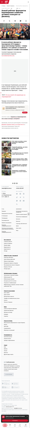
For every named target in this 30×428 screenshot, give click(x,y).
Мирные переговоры (9, 261)
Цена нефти (6, 292)
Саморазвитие (7, 328)
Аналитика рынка (8, 336)
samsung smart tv (15, 387)
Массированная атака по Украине (12, 265)
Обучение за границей (9, 330)
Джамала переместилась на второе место (13, 124)
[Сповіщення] (28, 2)
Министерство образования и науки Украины (14, 322)
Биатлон (6, 352)
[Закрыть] (27, 416)
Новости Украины (11, 5)
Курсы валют (7, 294)
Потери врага (7, 268)
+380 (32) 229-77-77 (10, 406)
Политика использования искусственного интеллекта (8, 229)
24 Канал (4, 5)
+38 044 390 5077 (20, 188)
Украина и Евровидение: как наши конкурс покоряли (14, 117)
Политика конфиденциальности (6, 225)
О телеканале (5, 215)
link (16, 194)
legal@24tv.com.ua (18, 408)
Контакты (18, 219)
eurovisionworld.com (8, 55)
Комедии (6, 314)
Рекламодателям (5, 220)
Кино (5, 306)
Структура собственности (21, 223)
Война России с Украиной (11, 255)
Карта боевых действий (9, 259)
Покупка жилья (7, 338)
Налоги (5, 300)
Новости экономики (9, 291)
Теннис (5, 350)
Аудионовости (7, 249)
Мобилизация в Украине (10, 273)
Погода (5, 251)
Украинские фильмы (8, 310)
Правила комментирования (22, 214)
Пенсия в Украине (8, 302)
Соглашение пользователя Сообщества (21, 212)
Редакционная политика (7, 213)
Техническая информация (21, 216)
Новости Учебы (8, 321)
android (6, 383)
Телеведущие (4, 218)
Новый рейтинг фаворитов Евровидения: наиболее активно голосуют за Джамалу (22, 5)
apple (15, 383)
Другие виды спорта (8, 354)
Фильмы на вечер (8, 312)
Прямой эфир (7, 245)
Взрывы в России (8, 266)
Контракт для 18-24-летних (10, 280)
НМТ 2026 (6, 326)
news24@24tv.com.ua (6, 188)
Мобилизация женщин (9, 279)
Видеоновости (7, 247)
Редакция (4, 211)
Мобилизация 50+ (8, 277)
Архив (17, 225)
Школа (5, 324)
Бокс (5, 346)
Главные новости (8, 241)
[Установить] (15, 419)
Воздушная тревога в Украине (11, 263)
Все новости (7, 239)
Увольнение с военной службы (11, 275)
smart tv (6, 387)
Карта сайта (18, 228)
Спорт (5, 345)
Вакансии (18, 221)
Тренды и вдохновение (9, 340)
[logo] (6, 2)
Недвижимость (8, 335)
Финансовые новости (9, 296)
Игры (17, 230)
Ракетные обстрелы (8, 257)
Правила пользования (6, 222)
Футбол (5, 348)
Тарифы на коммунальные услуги (11, 298)
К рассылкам (9, 374)
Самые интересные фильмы (10, 308)
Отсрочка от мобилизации (10, 282)
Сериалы (6, 316)
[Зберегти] (26, 21)
